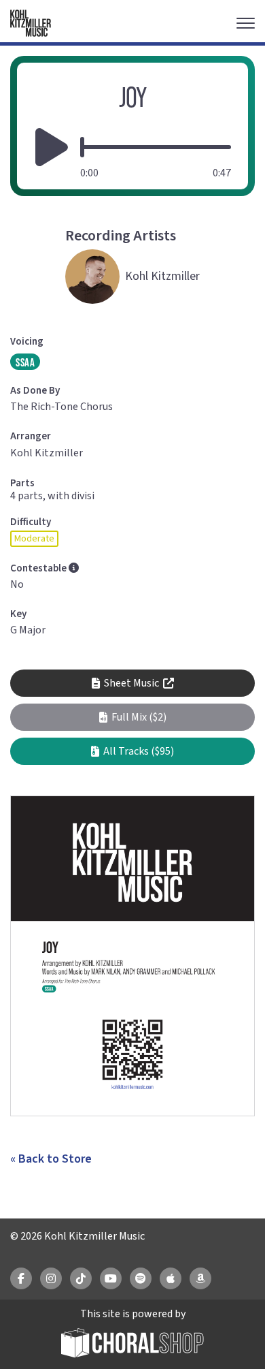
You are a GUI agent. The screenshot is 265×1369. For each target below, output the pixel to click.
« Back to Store (51, 1158)
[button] (132, 717)
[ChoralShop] (132, 1345)
